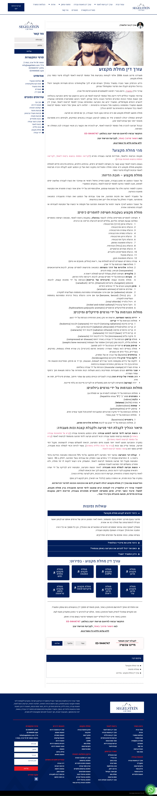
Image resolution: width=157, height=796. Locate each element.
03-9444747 (91, 133)
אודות (53, 4)
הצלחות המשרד (39, 4)
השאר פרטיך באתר (128, 138)
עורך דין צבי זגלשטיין (128, 25)
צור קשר (65, 10)
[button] (95, 513)
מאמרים (75, 10)
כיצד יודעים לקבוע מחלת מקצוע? (120, 513)
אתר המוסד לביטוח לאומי (114, 448)
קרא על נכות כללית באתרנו (99, 445)
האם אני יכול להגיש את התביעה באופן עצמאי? (113, 548)
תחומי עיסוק (65, 4)
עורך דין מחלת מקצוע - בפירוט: (127, 673)
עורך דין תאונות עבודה (82, 4)
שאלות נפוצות (133, 669)
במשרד (129, 91)
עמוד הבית (120, 4)
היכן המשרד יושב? (127, 554)
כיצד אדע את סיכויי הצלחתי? (122, 542)
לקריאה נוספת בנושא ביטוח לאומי (73, 156)
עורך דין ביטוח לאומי (105, 4)
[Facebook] (36, 779)
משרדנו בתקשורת (88, 10)
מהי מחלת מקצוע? (132, 665)
